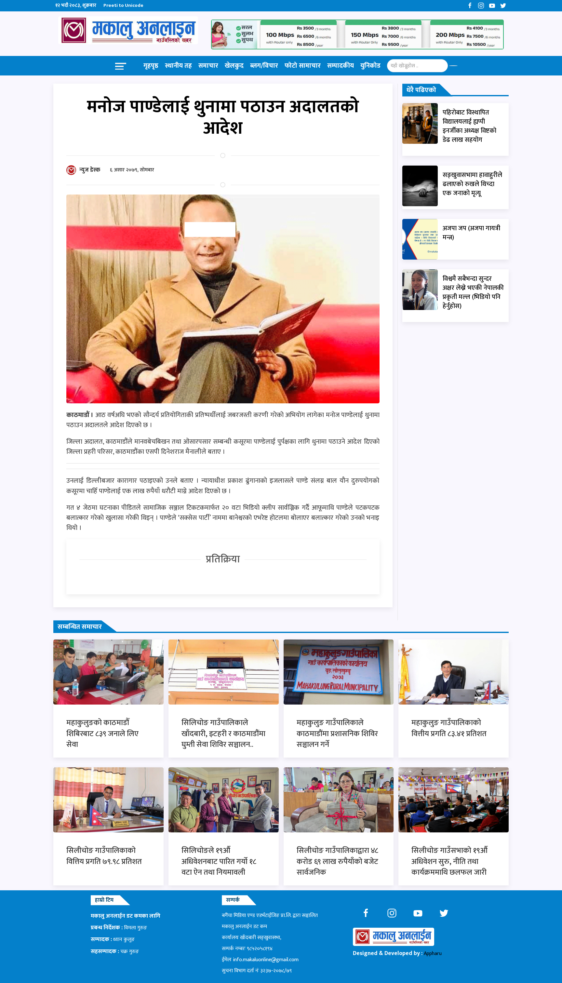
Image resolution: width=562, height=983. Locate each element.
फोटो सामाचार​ (303, 65)
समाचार (208, 65)
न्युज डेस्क (89, 170)
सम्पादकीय (340, 65)
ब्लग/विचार (264, 65)
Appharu (433, 953)
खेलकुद (234, 65)
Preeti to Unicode (123, 5)
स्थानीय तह (178, 65)
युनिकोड (370, 65)
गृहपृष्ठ (150, 65)
